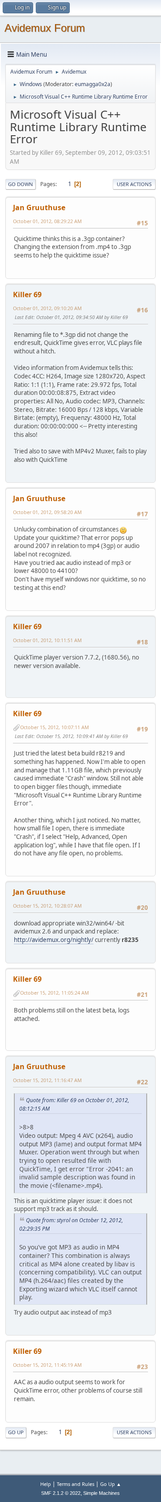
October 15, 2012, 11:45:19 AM (47, 1364)
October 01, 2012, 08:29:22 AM (47, 221)
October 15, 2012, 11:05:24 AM (54, 992)
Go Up (16, 1432)
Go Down (20, 184)
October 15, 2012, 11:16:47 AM (47, 1080)
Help (45, 1484)
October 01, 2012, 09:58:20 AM (47, 512)
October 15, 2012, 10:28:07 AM (47, 905)
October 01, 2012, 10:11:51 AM (47, 640)
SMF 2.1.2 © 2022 (60, 1493)
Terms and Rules (75, 1484)
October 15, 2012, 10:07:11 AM (54, 727)
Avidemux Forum (44, 28)
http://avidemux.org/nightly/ (53, 940)
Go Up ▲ (110, 1484)
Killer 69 (27, 294)
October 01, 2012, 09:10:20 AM (47, 308)
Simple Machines (101, 1493)
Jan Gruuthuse (39, 207)
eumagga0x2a (92, 84)
